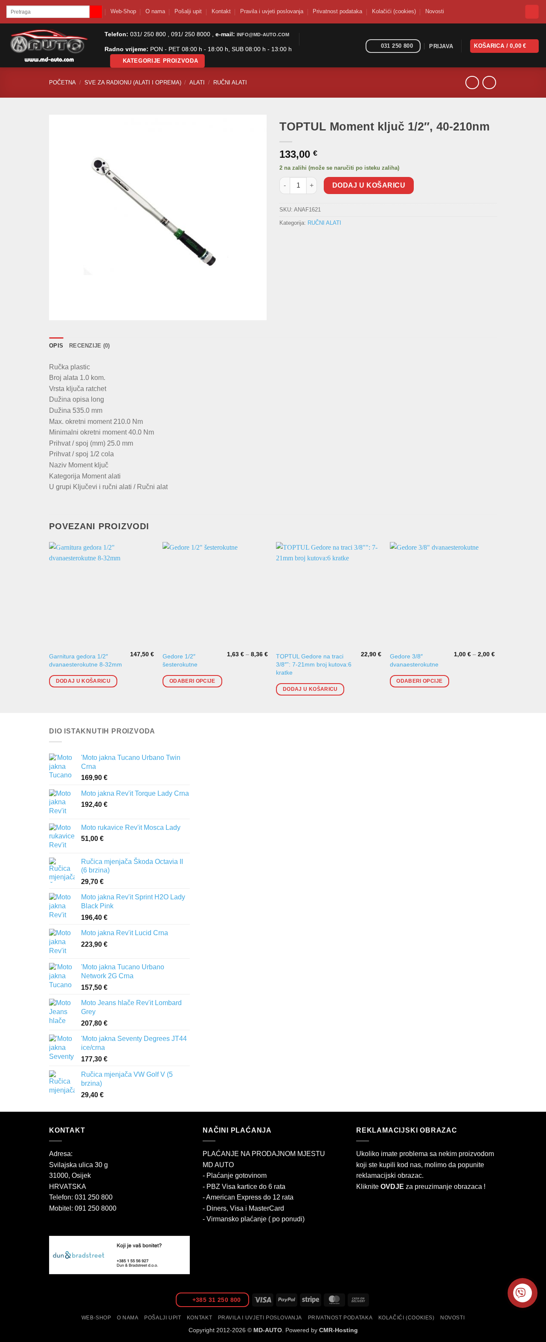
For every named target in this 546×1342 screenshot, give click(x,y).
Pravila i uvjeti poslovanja (271, 11)
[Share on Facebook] (287, 242)
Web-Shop (123, 11)
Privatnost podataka (337, 11)
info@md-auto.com (263, 34)
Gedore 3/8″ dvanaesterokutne (414, 660)
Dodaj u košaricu (368, 185)
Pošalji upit (188, 11)
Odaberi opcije (192, 681)
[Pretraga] (532, 12)
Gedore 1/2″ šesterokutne (180, 660)
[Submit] (96, 12)
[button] (157, 61)
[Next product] (472, 82)
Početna (62, 82)
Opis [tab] (56, 345)
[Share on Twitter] (303, 242)
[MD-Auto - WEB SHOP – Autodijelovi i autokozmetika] (49, 45)
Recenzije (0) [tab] (89, 345)
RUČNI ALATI (230, 82)
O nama (155, 11)
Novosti (434, 11)
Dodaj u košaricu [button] (83, 681)
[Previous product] (489, 82)
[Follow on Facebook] (356, 46)
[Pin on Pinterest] (333, 242)
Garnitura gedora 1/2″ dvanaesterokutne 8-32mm (85, 660)
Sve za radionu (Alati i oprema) (132, 82)
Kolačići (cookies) (394, 11)
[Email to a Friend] (318, 242)
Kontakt (221, 11)
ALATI (197, 82)
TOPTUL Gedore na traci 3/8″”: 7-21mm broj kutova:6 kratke (313, 664)
